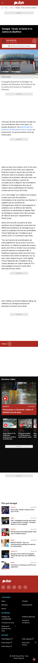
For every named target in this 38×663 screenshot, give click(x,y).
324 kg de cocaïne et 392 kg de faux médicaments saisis (24, 435)
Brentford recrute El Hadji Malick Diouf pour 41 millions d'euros (23, 532)
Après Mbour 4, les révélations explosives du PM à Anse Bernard (9, 436)
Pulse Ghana (5, 643)
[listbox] (20, 431)
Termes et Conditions (25, 621)
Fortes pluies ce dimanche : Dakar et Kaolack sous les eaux (18, 411)
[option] (10, 431)
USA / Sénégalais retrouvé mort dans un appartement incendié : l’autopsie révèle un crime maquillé (23, 522)
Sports (13, 507)
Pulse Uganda (27, 639)
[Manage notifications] (34, 659)
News (6, 7)
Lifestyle (14, 551)
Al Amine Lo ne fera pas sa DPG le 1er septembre (23, 566)
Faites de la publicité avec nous (6, 628)
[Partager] (34, 41)
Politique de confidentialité (6, 618)
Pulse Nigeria (6, 639)
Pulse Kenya (5, 646)
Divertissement (27, 605)
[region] (19, 431)
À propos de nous (7, 623)
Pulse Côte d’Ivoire (25, 644)
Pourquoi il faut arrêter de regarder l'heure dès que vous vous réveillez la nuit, (23, 555)
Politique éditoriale (28, 617)
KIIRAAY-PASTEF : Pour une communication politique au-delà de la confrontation (23, 544)
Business (4, 605)
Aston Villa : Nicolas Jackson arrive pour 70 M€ (22, 510)
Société (12, 7)
